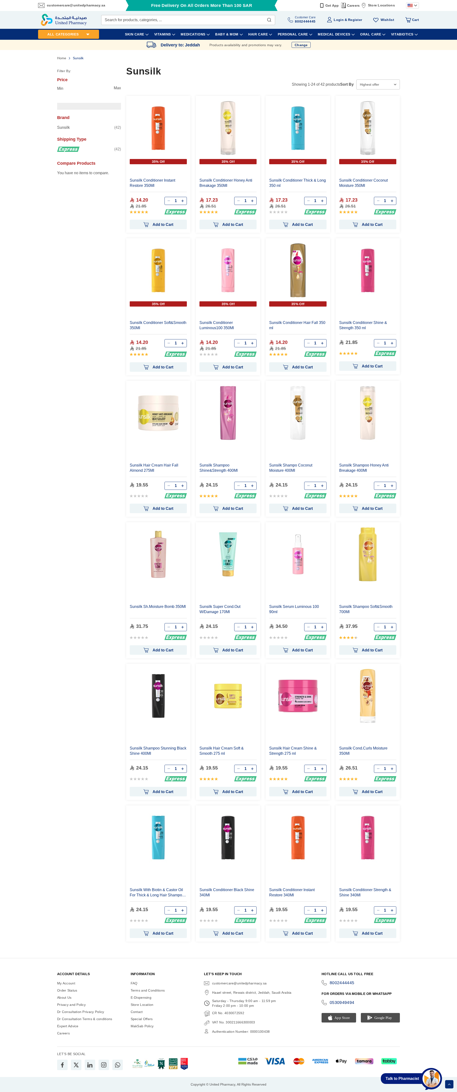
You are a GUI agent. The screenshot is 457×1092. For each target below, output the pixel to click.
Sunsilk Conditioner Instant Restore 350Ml (152, 183)
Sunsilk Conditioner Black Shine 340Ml (226, 892)
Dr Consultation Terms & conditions (84, 1019)
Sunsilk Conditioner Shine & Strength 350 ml (363, 325)
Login (338, 20)
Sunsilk (89, 127)
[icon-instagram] (104, 1065)
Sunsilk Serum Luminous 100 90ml (294, 609)
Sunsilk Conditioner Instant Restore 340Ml (292, 892)
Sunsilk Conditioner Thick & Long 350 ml (297, 183)
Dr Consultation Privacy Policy (80, 1012)
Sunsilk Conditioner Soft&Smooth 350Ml (158, 325)
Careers (353, 5)
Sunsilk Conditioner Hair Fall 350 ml (297, 325)
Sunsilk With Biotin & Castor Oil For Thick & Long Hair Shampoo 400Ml (157, 893)
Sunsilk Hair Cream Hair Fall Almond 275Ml (154, 467)
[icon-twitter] (76, 1065)
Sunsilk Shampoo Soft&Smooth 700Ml (365, 609)
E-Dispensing (141, 997)
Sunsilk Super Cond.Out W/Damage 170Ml (219, 609)
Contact (137, 1012)
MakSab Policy (142, 1026)
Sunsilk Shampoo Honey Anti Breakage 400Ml (364, 467)
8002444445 (342, 982)
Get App (332, 5)
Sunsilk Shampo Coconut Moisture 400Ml (290, 467)
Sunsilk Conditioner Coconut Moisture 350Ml (363, 183)
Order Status (67, 990)
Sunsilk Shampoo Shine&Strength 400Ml (218, 467)
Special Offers (142, 1019)
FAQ (134, 983)
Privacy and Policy (71, 1005)
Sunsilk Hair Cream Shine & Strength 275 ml (293, 750)
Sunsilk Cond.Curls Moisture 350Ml (363, 750)
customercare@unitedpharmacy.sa (76, 5)
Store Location (142, 1005)
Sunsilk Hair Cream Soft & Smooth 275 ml (221, 750)
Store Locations (381, 5)
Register (355, 20)
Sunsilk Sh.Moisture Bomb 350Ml (158, 607)
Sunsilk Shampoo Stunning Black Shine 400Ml (158, 750)
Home (62, 58)
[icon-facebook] (62, 1065)
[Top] (449, 1084)
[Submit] (269, 19)
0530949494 (342, 1002)
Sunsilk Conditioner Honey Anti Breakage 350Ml (225, 183)
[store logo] (63, 20)
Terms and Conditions (148, 990)
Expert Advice (68, 1026)
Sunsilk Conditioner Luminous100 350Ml (216, 325)
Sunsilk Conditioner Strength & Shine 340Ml (365, 892)
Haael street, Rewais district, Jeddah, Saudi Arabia (251, 992)
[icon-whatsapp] (117, 1065)
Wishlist (387, 20)
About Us (64, 997)
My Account (66, 983)
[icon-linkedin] (90, 1065)
